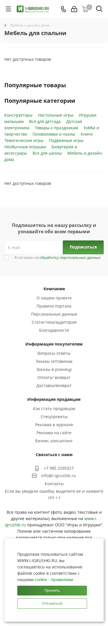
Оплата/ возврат (54, 377)
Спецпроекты (54, 416)
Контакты (54, 483)
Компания (54, 288)
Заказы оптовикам (54, 361)
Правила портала (54, 306)
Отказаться (52, 603)
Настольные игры (55, 115)
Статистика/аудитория (54, 322)
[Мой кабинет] (74, 9)
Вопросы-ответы (54, 353)
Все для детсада (45, 121)
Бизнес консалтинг (54, 440)
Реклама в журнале (54, 424)
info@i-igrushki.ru (58, 475)
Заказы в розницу (54, 369)
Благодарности (54, 330)
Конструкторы (18, 115)
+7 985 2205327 (59, 468)
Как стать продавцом (54, 408)
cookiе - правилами (54, 579)
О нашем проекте (54, 298)
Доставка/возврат (54, 385)
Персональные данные (54, 314)
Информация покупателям (54, 344)
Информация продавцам (54, 399)
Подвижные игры (66, 140)
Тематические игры (23, 140)
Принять (52, 590)
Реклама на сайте (54, 432)
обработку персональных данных (70, 257)
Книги (87, 134)
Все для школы (47, 153)
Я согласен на (57, 257)
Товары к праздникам (56, 127)
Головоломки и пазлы (54, 134)
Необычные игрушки (25, 146)
